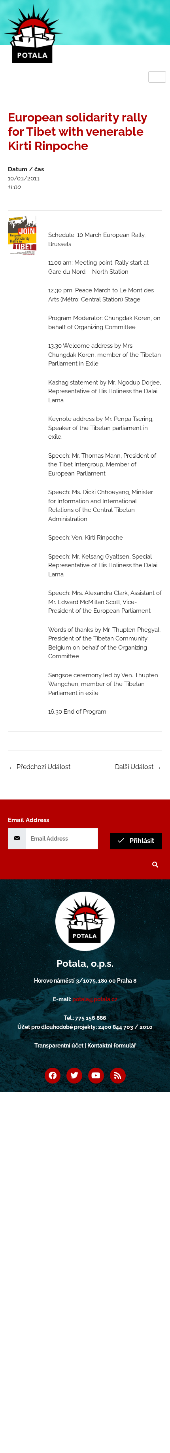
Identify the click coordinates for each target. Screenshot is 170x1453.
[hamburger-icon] (157, 77)
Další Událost (138, 767)
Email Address (28, 820)
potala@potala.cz (94, 999)
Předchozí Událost (39, 767)
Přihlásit (141, 841)
